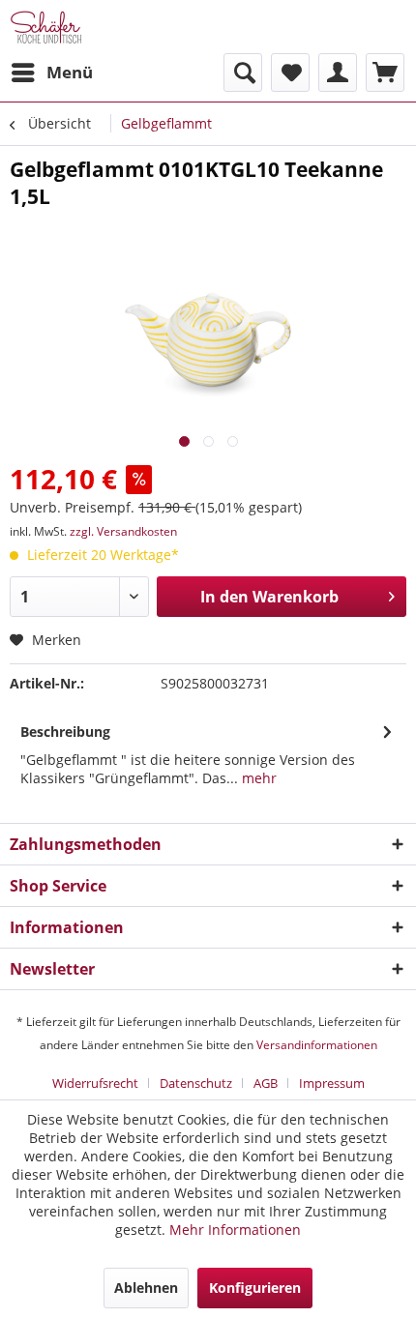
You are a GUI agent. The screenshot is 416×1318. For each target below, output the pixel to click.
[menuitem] (51, 72)
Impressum (332, 1083)
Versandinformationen (316, 1045)
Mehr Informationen (235, 1229)
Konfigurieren (255, 1287)
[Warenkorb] (385, 72)
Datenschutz (196, 1083)
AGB (265, 1083)
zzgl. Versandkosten (123, 531)
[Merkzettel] (290, 72)
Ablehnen (146, 1287)
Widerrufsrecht (95, 1083)
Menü (69, 72)
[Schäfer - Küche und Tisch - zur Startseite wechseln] (46, 27)
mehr (257, 778)
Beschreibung (65, 731)
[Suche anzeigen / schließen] (242, 72)
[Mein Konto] (337, 72)
